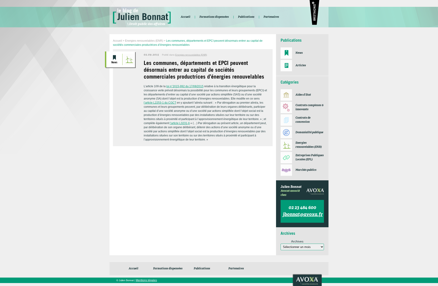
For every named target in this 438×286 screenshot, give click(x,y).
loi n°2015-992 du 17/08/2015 (184, 86)
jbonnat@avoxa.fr (303, 214)
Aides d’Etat (303, 95)
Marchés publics (305, 170)
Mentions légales (146, 280)
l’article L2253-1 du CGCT (160, 102)
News (114, 62)
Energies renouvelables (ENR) (128, 59)
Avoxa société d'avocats (307, 280)
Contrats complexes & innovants (309, 107)
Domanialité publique (309, 132)
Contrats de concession (302, 120)
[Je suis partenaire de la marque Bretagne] (314, 13)
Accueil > (119, 40)
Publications (202, 268)
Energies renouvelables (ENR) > (145, 40)
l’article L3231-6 (180, 123)
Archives (297, 241)
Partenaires (236, 268)
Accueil (133, 268)
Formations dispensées (167, 268)
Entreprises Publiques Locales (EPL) (309, 157)
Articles (300, 65)
